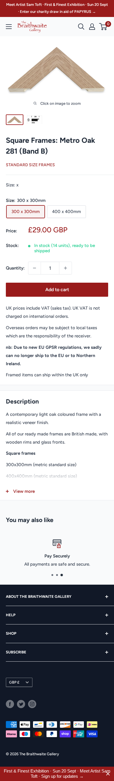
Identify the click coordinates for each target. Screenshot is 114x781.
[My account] (92, 26)
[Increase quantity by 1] (65, 268)
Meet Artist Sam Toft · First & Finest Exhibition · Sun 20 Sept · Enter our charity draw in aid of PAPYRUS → (57, 8)
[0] (103, 26)
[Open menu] (9, 26)
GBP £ (14, 682)
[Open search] (81, 26)
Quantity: (15, 268)
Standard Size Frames (30, 164)
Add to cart (57, 289)
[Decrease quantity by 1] (34, 268)
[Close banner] (108, 773)
